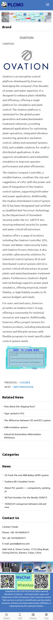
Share (6, 618)
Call (20, 618)
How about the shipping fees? (19, 406)
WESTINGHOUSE (24, 386)
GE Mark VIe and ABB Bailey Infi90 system (27, 475)
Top (46, 618)
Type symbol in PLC (14, 413)
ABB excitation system (16, 427)
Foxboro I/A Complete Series (20, 481)
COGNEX (25, 382)
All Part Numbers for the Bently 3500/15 (26, 497)
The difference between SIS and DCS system (27, 420)
